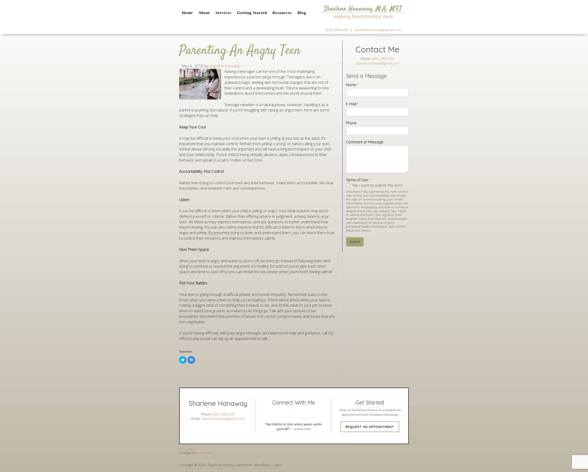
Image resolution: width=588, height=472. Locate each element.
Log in (277, 465)
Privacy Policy (187, 449)
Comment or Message (364, 142)
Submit (355, 242)
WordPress (262, 465)
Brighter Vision (205, 453)
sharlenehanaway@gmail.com (378, 30)
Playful (212, 465)
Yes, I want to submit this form (377, 185)
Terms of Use (358, 180)
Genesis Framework (237, 465)
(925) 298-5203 (336, 30)
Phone (351, 123)
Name (352, 84)
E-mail (352, 104)
